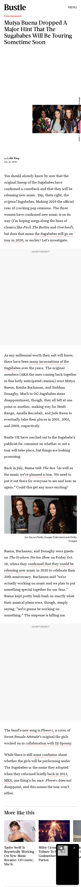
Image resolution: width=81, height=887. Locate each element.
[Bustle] (15, 7)
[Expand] (60, 847)
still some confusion (42, 754)
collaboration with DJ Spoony (48, 743)
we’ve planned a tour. (36, 474)
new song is (38, 730)
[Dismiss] (74, 847)
